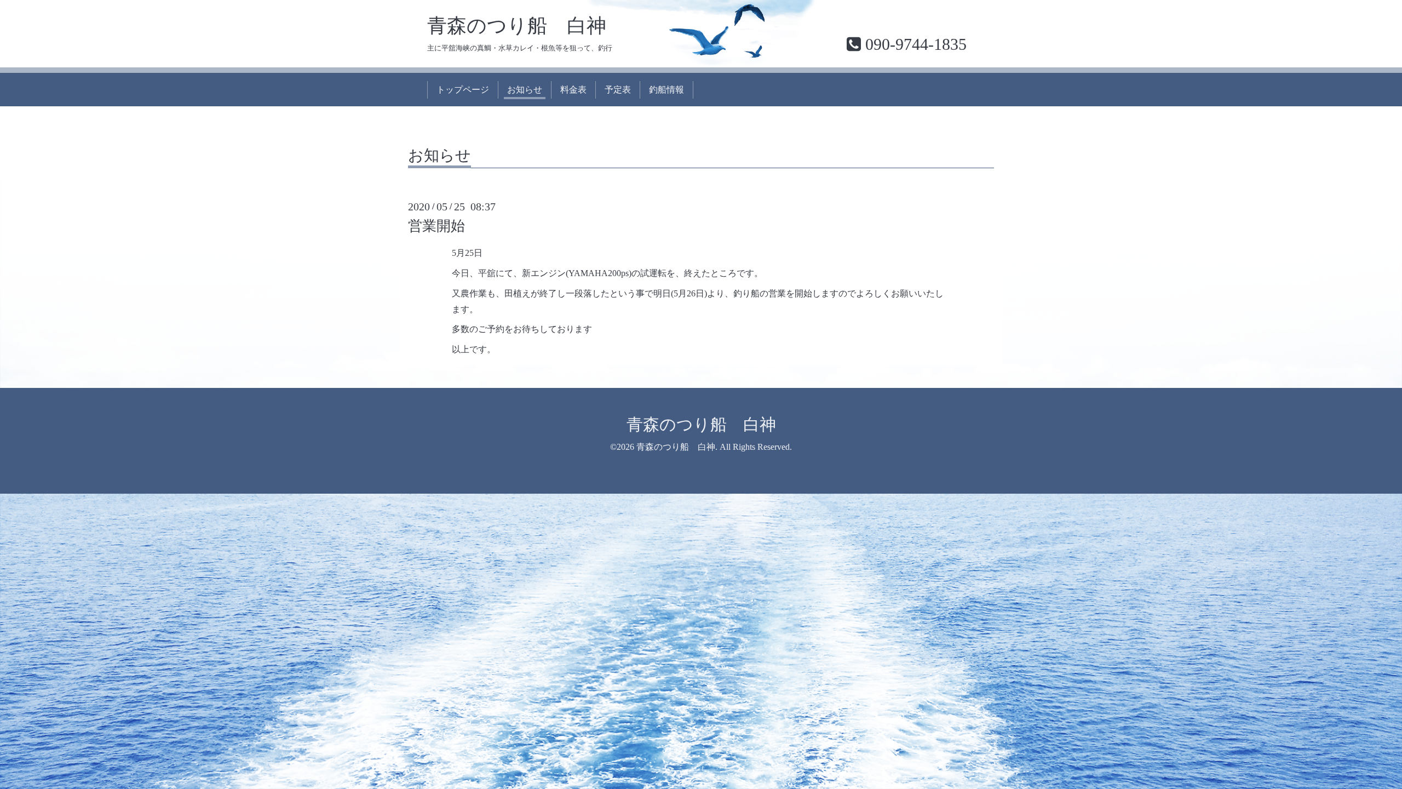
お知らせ (524, 89)
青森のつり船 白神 (516, 26)
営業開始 (436, 226)
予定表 (618, 89)
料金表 (573, 89)
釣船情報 (666, 89)
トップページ (462, 89)
